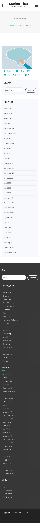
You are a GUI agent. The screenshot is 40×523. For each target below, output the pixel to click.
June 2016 (7, 183)
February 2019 (9, 123)
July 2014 (7, 223)
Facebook (6, 310)
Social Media (7, 354)
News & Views (8, 337)
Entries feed (7, 490)
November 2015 (10, 208)
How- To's (6, 317)
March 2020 (8, 113)
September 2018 (10, 133)
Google (5, 313)
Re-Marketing (7, 347)
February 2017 (9, 158)
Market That (18, 4)
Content (6, 296)
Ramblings (6, 344)
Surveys (6, 358)
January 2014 (8, 247)
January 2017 (8, 163)
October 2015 (9, 213)
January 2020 (8, 118)
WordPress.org (8, 497)
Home (11, 25)
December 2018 (10, 128)
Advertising (7, 293)
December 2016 (10, 168)
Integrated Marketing (10, 320)
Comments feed (8, 494)
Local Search (7, 327)
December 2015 (10, 203)
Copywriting (7, 299)
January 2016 (8, 198)
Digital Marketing (8, 303)
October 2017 (9, 143)
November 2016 (10, 173)
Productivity (7, 341)
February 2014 (9, 242)
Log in (5, 487)
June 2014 (7, 228)
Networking (7, 334)
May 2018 (7, 138)
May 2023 (7, 108)
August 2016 (8, 178)
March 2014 (8, 238)
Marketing (6, 330)
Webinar (6, 361)
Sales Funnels (8, 351)
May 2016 (7, 188)
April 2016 (7, 193)
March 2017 (8, 153)
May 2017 (7, 148)
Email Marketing (8, 306)
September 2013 (10, 252)
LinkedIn (6, 323)
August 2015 (8, 218)
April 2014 (7, 233)
